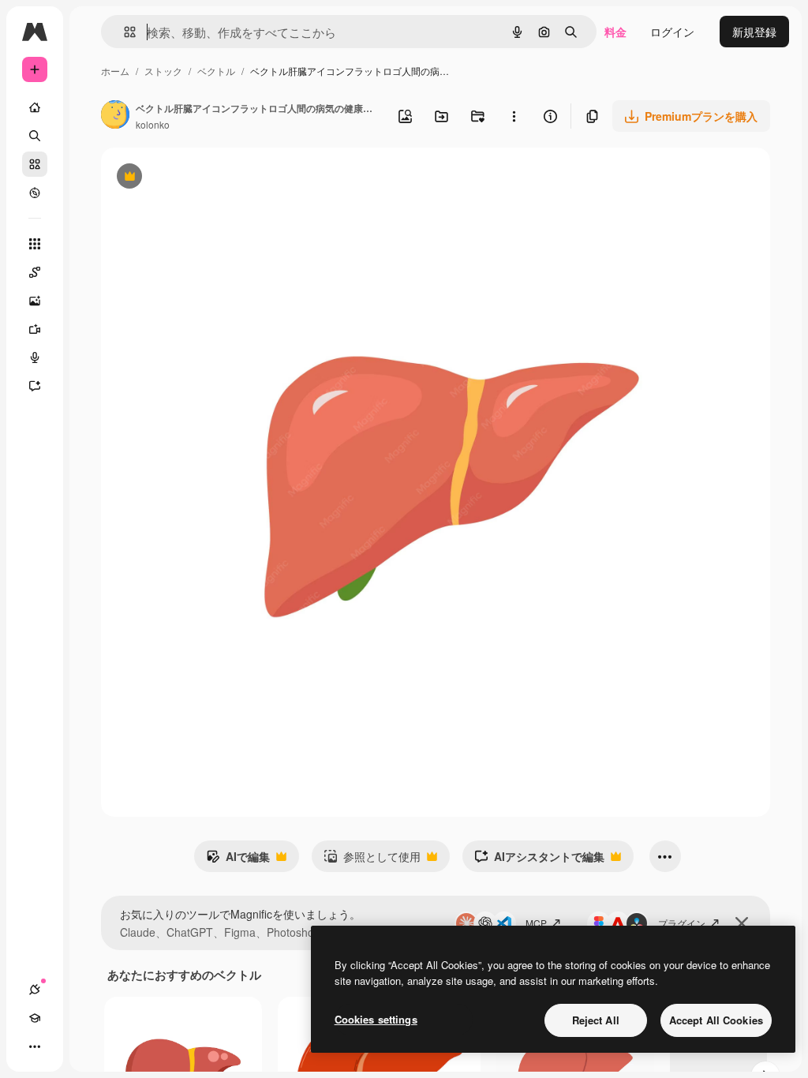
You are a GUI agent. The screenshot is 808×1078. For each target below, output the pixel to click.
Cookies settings (376, 1019)
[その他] (34, 1046)
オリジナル (209, 178)
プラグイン (681, 923)
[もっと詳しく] (34, 192)
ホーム (115, 70)
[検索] (34, 135)
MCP (536, 923)
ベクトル (216, 70)
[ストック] (34, 164)
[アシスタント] (34, 386)
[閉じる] (741, 923)
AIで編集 (238, 860)
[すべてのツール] (34, 243)
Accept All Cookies (716, 1019)
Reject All (595, 1019)
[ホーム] (34, 107)
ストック (163, 70)
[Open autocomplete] (123, 32)
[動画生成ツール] (34, 329)
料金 (615, 31)
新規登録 (754, 31)
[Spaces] (34, 272)
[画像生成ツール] (34, 300)
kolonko (153, 124)
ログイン (672, 31)
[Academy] (34, 1018)
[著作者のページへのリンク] (115, 116)
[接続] (34, 989)
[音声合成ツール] (34, 357)
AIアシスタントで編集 (539, 860)
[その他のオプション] (513, 116)
